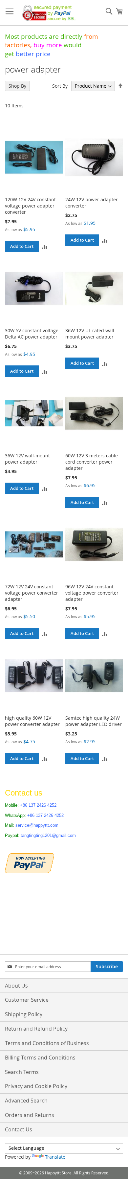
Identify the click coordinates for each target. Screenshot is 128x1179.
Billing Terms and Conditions (40, 1057)
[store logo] (47, 13)
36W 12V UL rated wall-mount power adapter (90, 333)
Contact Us (18, 1129)
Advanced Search (26, 1100)
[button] (44, 246)
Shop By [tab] (17, 86)
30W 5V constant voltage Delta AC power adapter (31, 333)
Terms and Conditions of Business (47, 1043)
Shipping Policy (23, 1014)
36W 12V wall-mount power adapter (27, 458)
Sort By (60, 86)
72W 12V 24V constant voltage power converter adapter (31, 592)
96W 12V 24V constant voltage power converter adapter (91, 592)
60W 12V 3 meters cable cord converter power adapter (91, 461)
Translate (55, 1157)
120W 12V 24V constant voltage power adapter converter (30, 205)
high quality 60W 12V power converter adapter (32, 721)
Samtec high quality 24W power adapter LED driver (93, 721)
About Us (16, 985)
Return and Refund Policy (36, 1028)
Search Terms (22, 1072)
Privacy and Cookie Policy (36, 1086)
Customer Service (27, 999)
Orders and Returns (29, 1115)
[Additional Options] (29, 862)
